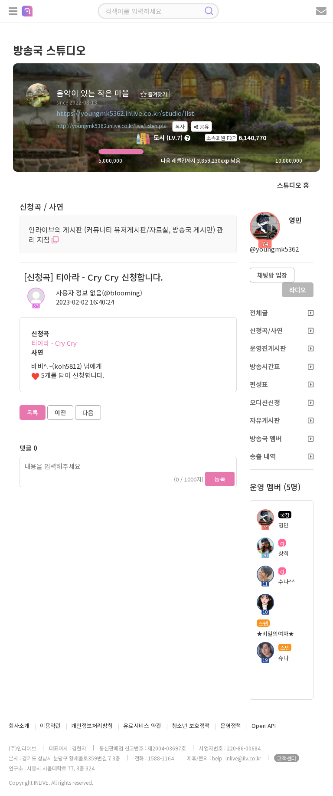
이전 (60, 412)
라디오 (297, 289)
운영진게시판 (268, 348)
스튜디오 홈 (293, 185)
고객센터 (286, 758)
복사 (180, 126)
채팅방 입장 (272, 275)
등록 (219, 479)
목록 (32, 412)
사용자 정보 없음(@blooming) (99, 292)
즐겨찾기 (157, 94)
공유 (203, 126)
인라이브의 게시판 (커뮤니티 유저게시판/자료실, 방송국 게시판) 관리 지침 (126, 234)
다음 (88, 412)
